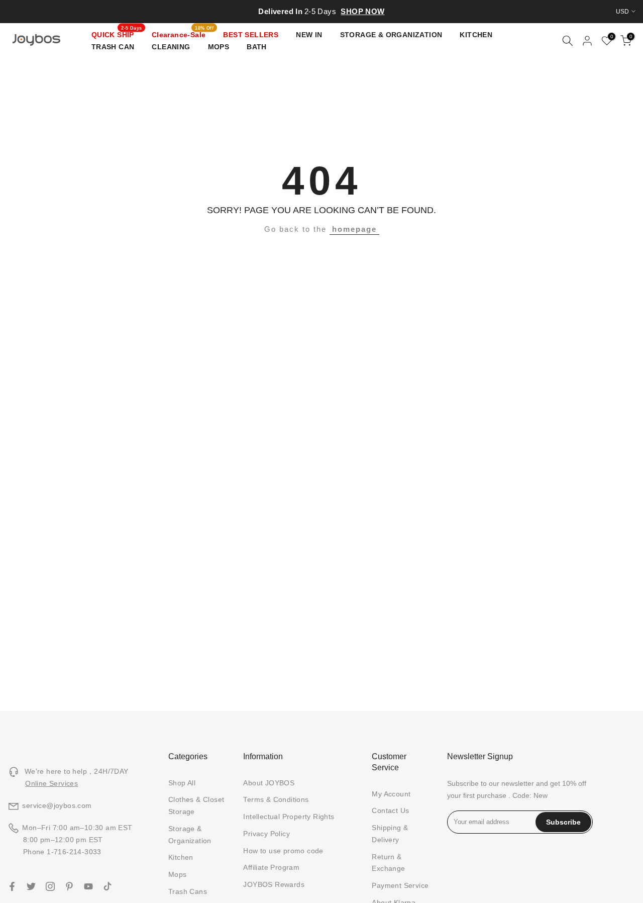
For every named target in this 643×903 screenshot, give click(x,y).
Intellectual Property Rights (288, 816)
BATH (257, 47)
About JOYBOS (268, 783)
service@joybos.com (56, 805)
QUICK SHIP (116, 34)
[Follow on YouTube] (88, 886)
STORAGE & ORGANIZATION (391, 35)
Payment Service (400, 885)
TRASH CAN (113, 47)
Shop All (181, 783)
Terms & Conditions (275, 799)
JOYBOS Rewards (273, 884)
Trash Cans (187, 891)
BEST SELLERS (250, 35)
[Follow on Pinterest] (69, 886)
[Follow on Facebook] (12, 886)
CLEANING (171, 47)
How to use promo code (283, 851)
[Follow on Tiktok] (107, 886)
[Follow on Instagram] (50, 886)
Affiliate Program (271, 867)
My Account (391, 794)
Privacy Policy (266, 834)
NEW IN (309, 35)
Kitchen (180, 857)
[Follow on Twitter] (31, 886)
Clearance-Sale (182, 34)
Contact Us (390, 810)
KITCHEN (476, 35)
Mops (177, 874)
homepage (354, 229)
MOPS (219, 47)
